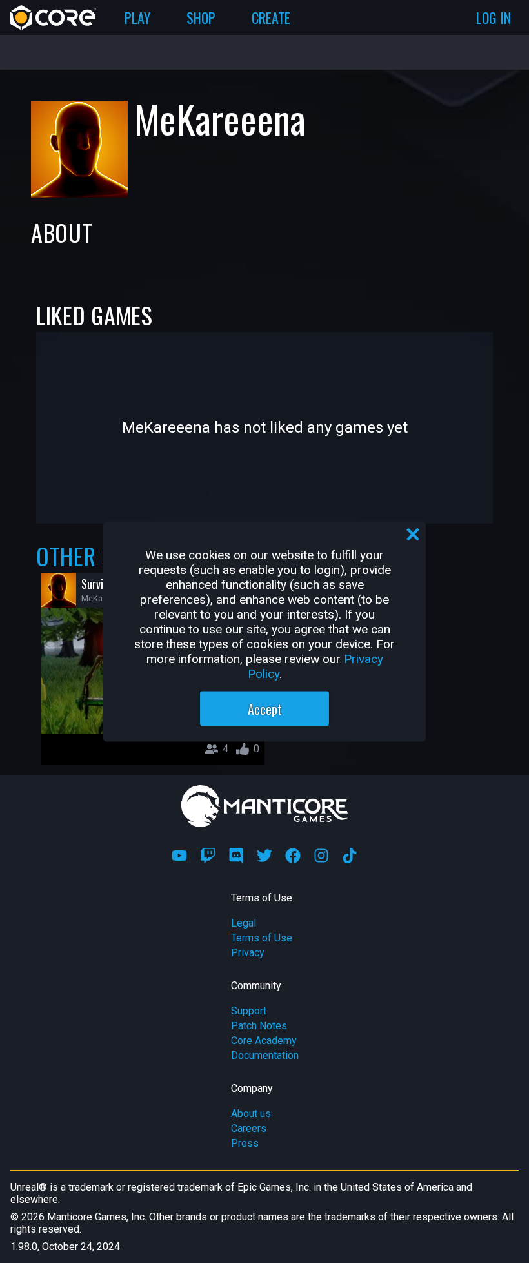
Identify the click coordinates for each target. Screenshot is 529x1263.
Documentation (265, 1055)
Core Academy (264, 1040)
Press (245, 1143)
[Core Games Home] (53, 17)
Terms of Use (261, 938)
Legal (243, 923)
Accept (265, 709)
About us (251, 1113)
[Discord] (236, 855)
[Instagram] (321, 855)
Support (248, 1011)
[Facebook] (293, 855)
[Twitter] (264, 855)
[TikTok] (349, 855)
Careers (248, 1128)
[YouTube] (179, 855)
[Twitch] (207, 855)
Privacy (247, 953)
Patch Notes (259, 1026)
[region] (264, 631)
